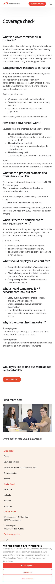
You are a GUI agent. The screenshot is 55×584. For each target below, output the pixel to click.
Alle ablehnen (27, 578)
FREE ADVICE (11, 379)
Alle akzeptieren (27, 565)
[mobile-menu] (50, 4)
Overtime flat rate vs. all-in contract (22, 438)
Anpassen (28, 572)
